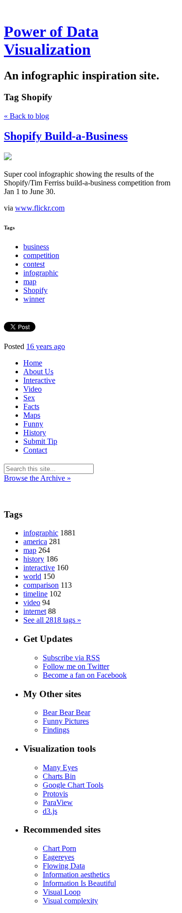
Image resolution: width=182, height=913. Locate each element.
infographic (40, 273)
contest (34, 264)
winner (34, 299)
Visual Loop (62, 892)
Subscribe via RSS (71, 658)
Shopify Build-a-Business (66, 136)
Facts (31, 406)
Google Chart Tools (73, 785)
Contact (35, 450)
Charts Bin (59, 776)
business (36, 247)
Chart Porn (59, 848)
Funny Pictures (66, 721)
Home (32, 363)
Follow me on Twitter (76, 666)
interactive (39, 567)
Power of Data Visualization (51, 40)
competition (41, 255)
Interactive (39, 380)
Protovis (55, 794)
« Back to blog (26, 116)
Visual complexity (70, 901)
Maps (31, 415)
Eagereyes (58, 857)
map (29, 281)
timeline (35, 594)
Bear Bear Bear (66, 712)
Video (32, 389)
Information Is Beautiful (79, 883)
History (34, 432)
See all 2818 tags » (52, 620)
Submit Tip (40, 441)
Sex (29, 398)
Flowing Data (64, 866)
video (31, 602)
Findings (56, 730)
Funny (33, 424)
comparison (41, 585)
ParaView (58, 802)
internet (34, 611)
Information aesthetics (76, 874)
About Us (38, 371)
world (32, 576)
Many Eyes (60, 767)
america (35, 541)
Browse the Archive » (37, 478)
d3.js (50, 811)
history (33, 559)
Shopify (35, 290)
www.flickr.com (40, 208)
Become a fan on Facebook (85, 675)
